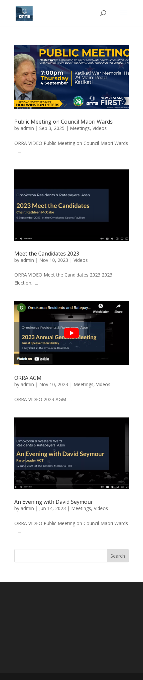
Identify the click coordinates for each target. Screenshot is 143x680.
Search (117, 556)
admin (27, 128)
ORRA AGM (28, 377)
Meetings (80, 128)
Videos (99, 128)
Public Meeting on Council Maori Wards (63, 121)
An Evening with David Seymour (53, 501)
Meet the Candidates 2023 (46, 253)
